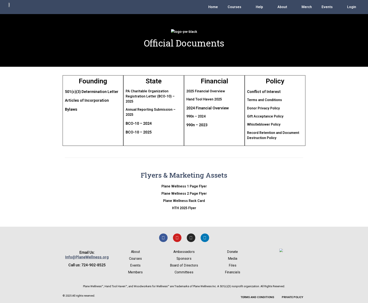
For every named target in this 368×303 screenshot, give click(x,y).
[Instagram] (191, 237)
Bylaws (71, 109)
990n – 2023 (196, 125)
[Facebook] (163, 237)
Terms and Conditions (264, 100)
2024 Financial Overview (207, 108)
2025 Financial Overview (205, 91)
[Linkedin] (205, 237)
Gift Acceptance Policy (265, 116)
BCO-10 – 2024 (139, 123)
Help (259, 7)
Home (213, 7)
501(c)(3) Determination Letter (91, 91)
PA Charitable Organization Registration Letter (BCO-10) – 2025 (150, 96)
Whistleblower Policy (263, 124)
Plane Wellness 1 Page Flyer (184, 186)
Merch (307, 7)
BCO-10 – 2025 (139, 132)
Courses (234, 7)
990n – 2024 (196, 116)
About (282, 7)
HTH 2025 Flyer (184, 208)
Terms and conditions (257, 297)
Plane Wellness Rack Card (184, 201)
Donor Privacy (258, 108)
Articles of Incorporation (87, 100)
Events (327, 7)
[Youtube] (177, 237)
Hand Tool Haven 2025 (204, 99)
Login (351, 7)
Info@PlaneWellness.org (87, 257)
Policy (274, 108)
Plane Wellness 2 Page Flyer (184, 193)
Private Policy (292, 297)
